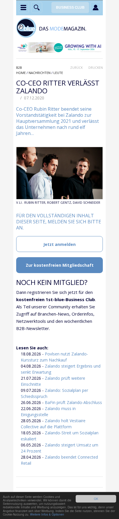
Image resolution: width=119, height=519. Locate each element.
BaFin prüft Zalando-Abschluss (73, 402)
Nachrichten (40, 73)
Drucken (95, 68)
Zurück (76, 68)
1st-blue (59, 28)
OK (96, 498)
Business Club (70, 7)
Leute (58, 73)
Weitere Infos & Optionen (47, 514)
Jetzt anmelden (59, 244)
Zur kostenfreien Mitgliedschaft (60, 265)
